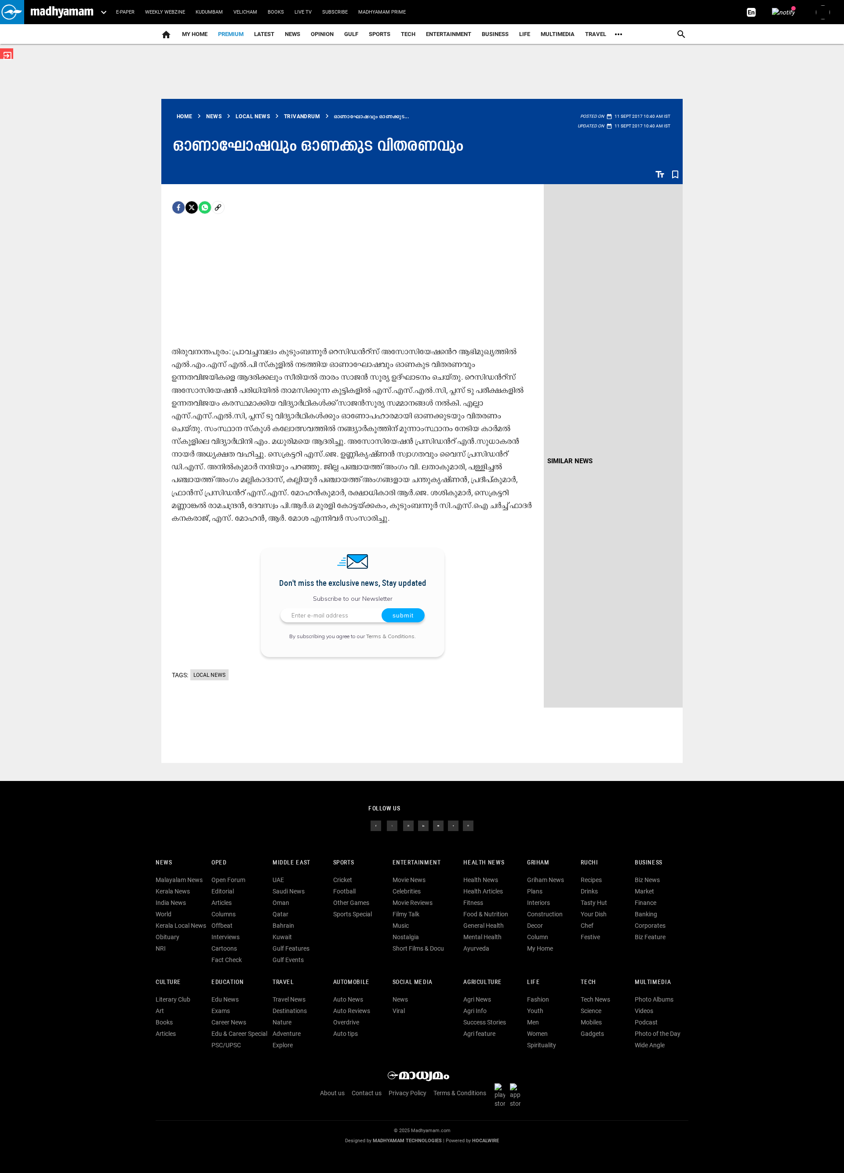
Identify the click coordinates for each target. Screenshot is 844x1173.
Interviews (225, 937)
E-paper (125, 12)
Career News (228, 1022)
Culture (168, 982)
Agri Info (475, 1010)
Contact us (367, 1093)
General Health (483, 925)
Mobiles (591, 1022)
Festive (590, 937)
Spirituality (541, 1045)
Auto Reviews (351, 1010)
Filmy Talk (406, 914)
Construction (545, 914)
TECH (408, 34)
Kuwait (282, 937)
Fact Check (226, 959)
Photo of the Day (657, 1033)
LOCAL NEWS (209, 675)
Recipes (591, 879)
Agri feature (479, 1033)
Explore (283, 1045)
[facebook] (178, 207)
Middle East (291, 863)
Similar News (570, 461)
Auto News (348, 999)
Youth (535, 1010)
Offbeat (222, 925)
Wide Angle (650, 1045)
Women (537, 1033)
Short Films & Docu (418, 948)
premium (231, 34)
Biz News (647, 879)
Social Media (413, 982)
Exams (220, 1010)
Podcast (646, 1022)
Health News (483, 863)
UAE (278, 879)
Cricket (342, 879)
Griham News (545, 879)
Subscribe (335, 12)
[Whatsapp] (204, 207)
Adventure (287, 1033)
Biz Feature (650, 937)
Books (276, 12)
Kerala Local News (181, 925)
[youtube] (438, 825)
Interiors (538, 902)
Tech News (595, 999)
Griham (538, 863)
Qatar (280, 914)
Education (227, 982)
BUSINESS (648, 863)
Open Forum (228, 879)
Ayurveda (476, 948)
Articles (221, 902)
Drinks (589, 891)
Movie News (409, 879)
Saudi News (289, 891)
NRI (161, 948)
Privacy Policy (407, 1093)
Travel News (289, 999)
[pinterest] (468, 825)
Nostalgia (406, 937)
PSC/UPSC (226, 1045)
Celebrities (407, 891)
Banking (646, 914)
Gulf (351, 34)
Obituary (167, 937)
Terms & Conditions (390, 636)
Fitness (473, 902)
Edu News (225, 999)
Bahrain (283, 925)
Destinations (290, 1010)
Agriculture (482, 982)
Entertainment (448, 34)
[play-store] (502, 1095)
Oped (218, 863)
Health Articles (483, 891)
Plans (534, 891)
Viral (399, 1010)
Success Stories (484, 1022)
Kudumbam (209, 12)
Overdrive (346, 1022)
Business (495, 34)
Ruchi (589, 863)
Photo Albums (654, 999)
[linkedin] (423, 825)
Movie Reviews (413, 902)
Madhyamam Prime (382, 12)
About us (332, 1093)
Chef (587, 925)
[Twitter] (191, 207)
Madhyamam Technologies (407, 1141)
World (163, 914)
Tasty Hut (594, 902)
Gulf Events (288, 959)
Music (401, 925)
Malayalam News (179, 879)
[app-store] (517, 1095)
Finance (645, 902)
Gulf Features (291, 948)
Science (591, 1010)
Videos (644, 1010)
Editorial (222, 891)
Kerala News (173, 891)
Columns (223, 914)
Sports (379, 34)
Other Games (351, 902)
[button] (12, 12)
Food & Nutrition (485, 914)
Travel (595, 34)
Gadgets (592, 1033)
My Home (194, 34)
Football (344, 891)
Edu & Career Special (239, 1033)
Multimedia (558, 34)
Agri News (477, 999)
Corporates (650, 925)
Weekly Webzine (165, 12)
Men (533, 1022)
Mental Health (482, 937)
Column (537, 937)
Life (524, 34)
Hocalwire (485, 1141)
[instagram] (408, 825)
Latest (264, 34)
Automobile (351, 982)
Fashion (538, 999)
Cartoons (224, 948)
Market (644, 891)
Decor (535, 925)
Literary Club (173, 999)
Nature (282, 1022)
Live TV (303, 12)
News (292, 34)
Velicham (245, 12)
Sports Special (352, 914)
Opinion (322, 34)
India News (171, 902)
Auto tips (345, 1033)
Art (160, 1010)
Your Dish (594, 914)
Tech (588, 982)
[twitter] (392, 825)
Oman (281, 902)
